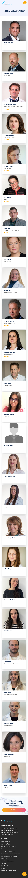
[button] (25, 2)
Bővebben (6, 170)
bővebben (6, 109)
